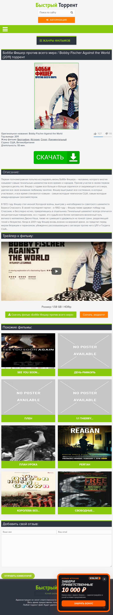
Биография (23, 139)
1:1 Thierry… (84, 418)
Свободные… (84, 510)
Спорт (44, 139)
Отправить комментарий (17, 576)
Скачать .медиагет (94, 314)
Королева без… (28, 510)
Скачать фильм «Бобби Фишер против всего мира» (42, 314)
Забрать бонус (83, 603)
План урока (28, 464)
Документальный (57, 139)
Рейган (84, 464)
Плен (28, 418)
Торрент (57, 5)
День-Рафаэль (84, 372)
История (35, 139)
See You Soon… (28, 372)
